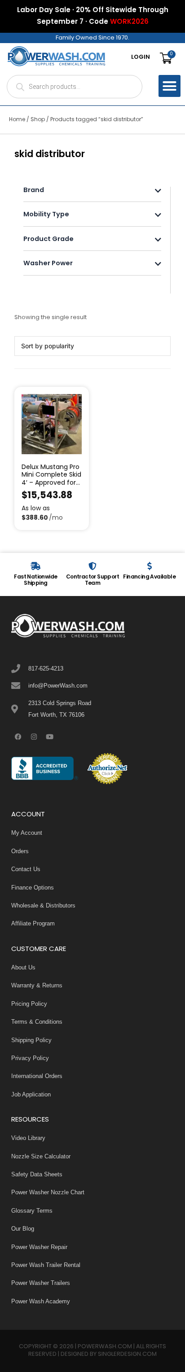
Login (140, 57)
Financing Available (149, 577)
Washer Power (48, 264)
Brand (33, 191)
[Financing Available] (149, 566)
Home (17, 119)
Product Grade (48, 240)
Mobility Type (46, 215)
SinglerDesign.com (127, 1354)
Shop (38, 119)
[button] (170, 86)
